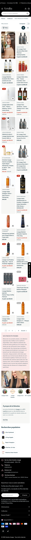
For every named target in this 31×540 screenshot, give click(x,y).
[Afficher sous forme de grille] (23, 28)
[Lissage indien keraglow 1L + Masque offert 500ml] (23, 308)
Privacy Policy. (9, 503)
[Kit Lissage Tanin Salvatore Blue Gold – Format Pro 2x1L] (23, 124)
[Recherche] (27, 13)
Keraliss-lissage (10, 537)
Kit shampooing (6, 157)
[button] (29, 270)
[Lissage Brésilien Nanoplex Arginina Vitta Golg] (23, 221)
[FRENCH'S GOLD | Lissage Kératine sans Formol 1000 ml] (8, 124)
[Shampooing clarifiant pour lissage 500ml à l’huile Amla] (8, 221)
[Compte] (26, 9)
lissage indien (20, 74)
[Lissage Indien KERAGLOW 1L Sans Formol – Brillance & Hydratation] (23, 249)
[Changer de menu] (2, 9)
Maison (3, 18)
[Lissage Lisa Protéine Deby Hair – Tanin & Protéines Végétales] (8, 249)
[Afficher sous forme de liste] (28, 28)
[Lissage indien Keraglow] (8, 308)
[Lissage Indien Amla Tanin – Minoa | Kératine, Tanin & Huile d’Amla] (8, 94)
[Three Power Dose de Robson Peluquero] (23, 277)
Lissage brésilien (6, 74)
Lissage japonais (6, 289)
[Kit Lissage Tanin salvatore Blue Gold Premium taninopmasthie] (23, 38)
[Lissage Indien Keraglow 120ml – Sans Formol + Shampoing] (8, 181)
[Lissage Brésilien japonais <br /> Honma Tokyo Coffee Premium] (8, 278)
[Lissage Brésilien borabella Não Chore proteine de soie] (8, 66)
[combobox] (15, 13)
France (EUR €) (7, 520)
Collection (10, 18)
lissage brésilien (21, 196)
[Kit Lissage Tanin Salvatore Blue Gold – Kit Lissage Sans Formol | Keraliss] (23, 151)
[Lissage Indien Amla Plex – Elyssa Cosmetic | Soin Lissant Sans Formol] (23, 66)
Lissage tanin (20, 47)
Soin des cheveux (21, 285)
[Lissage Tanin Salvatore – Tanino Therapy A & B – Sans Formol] (23, 94)
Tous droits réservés (20, 537)
